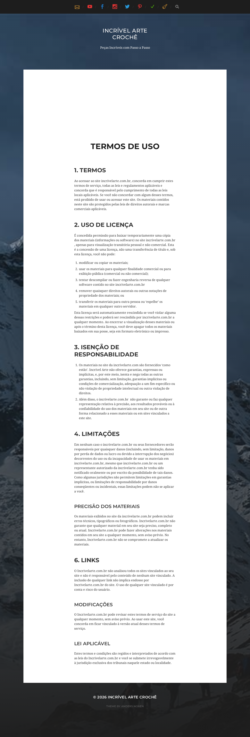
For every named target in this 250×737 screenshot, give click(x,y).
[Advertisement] (125, 97)
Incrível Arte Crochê (125, 34)
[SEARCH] (177, 7)
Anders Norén (132, 706)
